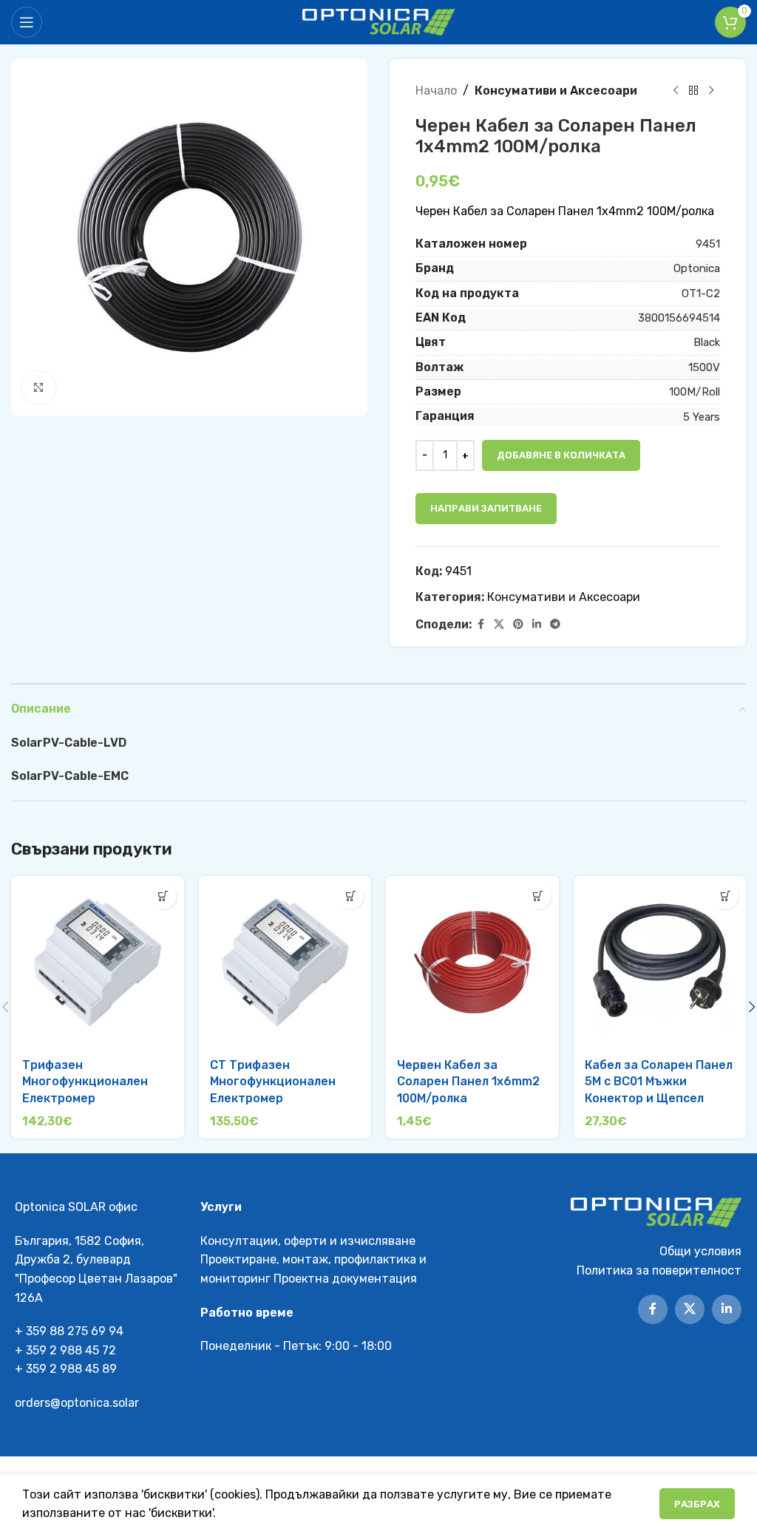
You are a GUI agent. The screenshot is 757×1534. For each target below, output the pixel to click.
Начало (436, 91)
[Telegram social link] (555, 624)
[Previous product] (676, 91)
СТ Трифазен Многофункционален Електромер (273, 1081)
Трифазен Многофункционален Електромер (85, 1081)
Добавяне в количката (561, 455)
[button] (164, 896)
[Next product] (711, 91)
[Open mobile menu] (27, 22)
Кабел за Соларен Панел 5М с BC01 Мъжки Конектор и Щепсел (659, 1081)
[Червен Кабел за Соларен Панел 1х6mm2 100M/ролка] (472, 962)
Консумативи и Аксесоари (556, 91)
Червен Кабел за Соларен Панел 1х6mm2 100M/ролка (468, 1081)
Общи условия (700, 1251)
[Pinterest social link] (518, 624)
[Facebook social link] (480, 624)
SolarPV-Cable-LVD (68, 743)
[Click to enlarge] (38, 387)
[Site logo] (378, 21)
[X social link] (499, 624)
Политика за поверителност (659, 1270)
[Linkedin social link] (537, 624)
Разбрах (697, 1504)
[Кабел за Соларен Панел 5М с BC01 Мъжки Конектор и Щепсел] (660, 962)
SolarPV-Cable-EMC (70, 776)
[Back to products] (693, 91)
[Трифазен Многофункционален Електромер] (97, 962)
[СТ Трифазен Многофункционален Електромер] (285, 962)
